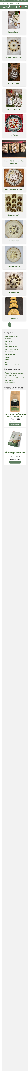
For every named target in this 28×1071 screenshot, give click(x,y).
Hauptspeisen (9, 352)
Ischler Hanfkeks (14, 267)
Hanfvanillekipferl (14, 32)
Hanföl (7, 344)
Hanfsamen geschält (12, 349)
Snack (7, 359)
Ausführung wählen (15, 424)
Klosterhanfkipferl (14, 215)
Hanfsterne (14, 135)
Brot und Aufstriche (11, 336)
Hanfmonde (14, 318)
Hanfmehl (8, 341)
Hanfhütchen (14, 292)
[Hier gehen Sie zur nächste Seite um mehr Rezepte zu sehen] (17, 324)
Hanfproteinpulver (11, 346)
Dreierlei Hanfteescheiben (14, 189)
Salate (7, 357)
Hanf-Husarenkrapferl (14, 58)
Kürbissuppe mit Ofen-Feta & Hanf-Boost (14, 379)
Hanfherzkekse (10, 383)
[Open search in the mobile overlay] (23, 7)
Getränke (8, 339)
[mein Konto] (16, 7)
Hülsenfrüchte (10, 354)
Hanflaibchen (14, 241)
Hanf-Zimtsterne (14, 83)
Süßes (7, 362)
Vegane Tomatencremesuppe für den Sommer (14, 374)
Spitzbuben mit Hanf (14, 109)
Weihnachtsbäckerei (12, 365)
